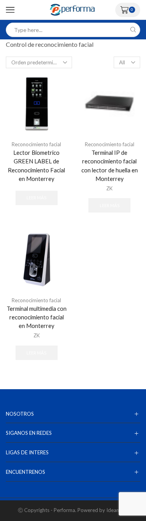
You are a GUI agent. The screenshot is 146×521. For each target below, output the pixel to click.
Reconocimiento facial (36, 144)
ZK (109, 188)
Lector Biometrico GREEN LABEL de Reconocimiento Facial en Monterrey (36, 165)
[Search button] (133, 30)
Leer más (36, 197)
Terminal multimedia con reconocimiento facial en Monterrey (37, 317)
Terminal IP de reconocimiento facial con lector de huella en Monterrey (109, 165)
